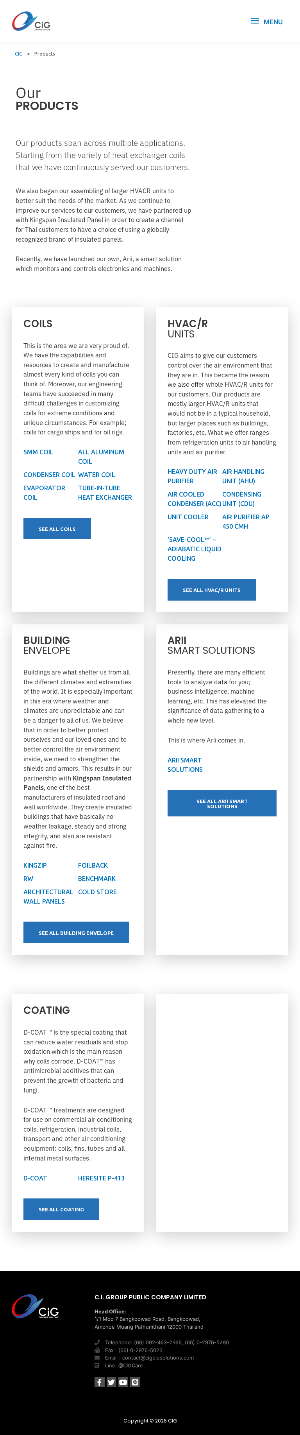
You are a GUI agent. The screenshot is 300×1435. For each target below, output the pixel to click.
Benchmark (97, 878)
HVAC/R (188, 324)
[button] (57, 528)
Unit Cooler (188, 516)
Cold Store (97, 891)
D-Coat (35, 1178)
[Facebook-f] (99, 1382)
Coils (37, 324)
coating (46, 1010)
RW (28, 878)
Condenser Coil (49, 474)
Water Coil (96, 474)
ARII (177, 640)
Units (181, 334)
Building (46, 640)
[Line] (135, 1382)
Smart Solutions (211, 650)
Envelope (46, 650)
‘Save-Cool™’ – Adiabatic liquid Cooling (194, 549)
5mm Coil (38, 452)
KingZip (35, 865)
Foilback (93, 865)
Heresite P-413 (101, 1178)
